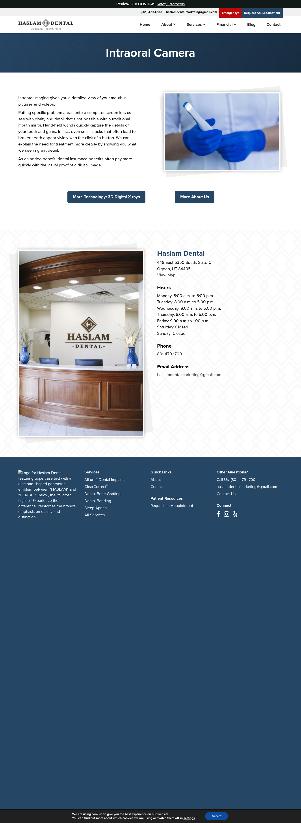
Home (145, 24)
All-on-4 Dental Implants (104, 479)
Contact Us (226, 494)
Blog (251, 24)
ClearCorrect (96, 487)
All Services (94, 515)
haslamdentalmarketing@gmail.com (191, 12)
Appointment (262, 13)
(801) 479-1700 (151, 12)
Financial (224, 24)
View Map (166, 275)
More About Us (194, 197)
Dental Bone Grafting (102, 494)
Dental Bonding (97, 501)
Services (194, 24)
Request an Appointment (171, 505)
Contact (274, 24)
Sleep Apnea (95, 508)
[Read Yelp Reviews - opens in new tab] (235, 514)
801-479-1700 (169, 354)
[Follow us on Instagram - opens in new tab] (226, 514)
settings (189, 818)
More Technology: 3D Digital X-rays (106, 197)
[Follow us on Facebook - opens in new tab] (219, 514)
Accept (216, 816)
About (166, 24)
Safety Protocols (171, 4)
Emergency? (230, 13)
